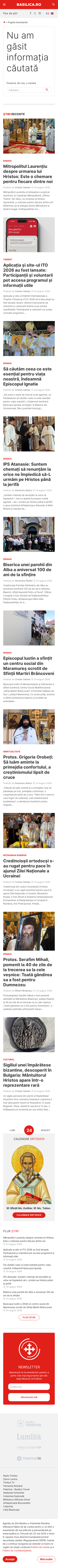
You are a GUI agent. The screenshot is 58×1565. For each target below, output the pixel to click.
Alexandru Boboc (23, 490)
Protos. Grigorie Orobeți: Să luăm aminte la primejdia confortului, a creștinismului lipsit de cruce (28, 767)
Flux (11, 1231)
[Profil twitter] (35, 13)
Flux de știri (10, 13)
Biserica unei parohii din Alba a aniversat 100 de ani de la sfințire (27, 569)
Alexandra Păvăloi (24, 580)
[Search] (53, 4)
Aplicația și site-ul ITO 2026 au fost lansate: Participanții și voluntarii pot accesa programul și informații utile (28, 275)
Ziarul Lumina (10, 1479)
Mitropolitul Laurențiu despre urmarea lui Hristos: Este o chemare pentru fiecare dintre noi (28, 174)
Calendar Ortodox (29, 1215)
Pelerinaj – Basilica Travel (16, 1489)
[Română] (48, 13)
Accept (10, 1559)
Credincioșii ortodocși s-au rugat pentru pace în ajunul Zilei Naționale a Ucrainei (28, 868)
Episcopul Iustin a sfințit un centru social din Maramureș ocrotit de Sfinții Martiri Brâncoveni (28, 666)
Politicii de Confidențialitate (17, 1550)
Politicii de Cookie (40, 1547)
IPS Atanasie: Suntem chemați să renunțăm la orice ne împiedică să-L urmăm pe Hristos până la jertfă (27, 474)
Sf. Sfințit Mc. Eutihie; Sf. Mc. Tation (28, 1208)
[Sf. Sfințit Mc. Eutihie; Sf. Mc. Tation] (29, 1174)
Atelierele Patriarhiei (13, 1492)
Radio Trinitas (10, 1475)
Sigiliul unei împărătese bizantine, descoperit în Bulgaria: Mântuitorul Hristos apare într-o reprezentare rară (27, 1075)
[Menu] (4, 4)
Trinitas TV (8, 1482)
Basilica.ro (29, 4)
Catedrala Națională (13, 1496)
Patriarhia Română (12, 1485)
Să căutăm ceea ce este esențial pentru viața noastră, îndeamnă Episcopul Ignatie (27, 376)
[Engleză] (53, 13)
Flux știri (29, 1317)
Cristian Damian (22, 187)
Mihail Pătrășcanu (24, 990)
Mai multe (46, 1559)
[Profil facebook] (30, 13)
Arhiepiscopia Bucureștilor (16, 1503)
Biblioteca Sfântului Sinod (16, 1499)
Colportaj (8, 1506)
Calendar (29, 1139)
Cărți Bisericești (11, 1509)
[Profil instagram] (40, 13)
